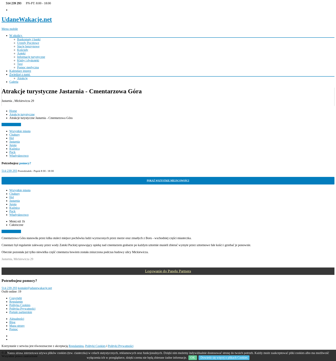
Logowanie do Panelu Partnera (168, 271)
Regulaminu (76, 346)
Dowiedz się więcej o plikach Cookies (224, 357)
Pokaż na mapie (11, 124)
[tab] (168, 180)
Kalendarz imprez (20, 71)
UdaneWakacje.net (27, 19)
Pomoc (13, 329)
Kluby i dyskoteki (28, 60)
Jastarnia (14, 141)
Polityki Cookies (95, 346)
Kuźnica (14, 148)
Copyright (15, 298)
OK (192, 357)
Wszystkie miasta (20, 131)
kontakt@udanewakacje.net (35, 288)
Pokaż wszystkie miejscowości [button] (168, 180)
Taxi (20, 64)
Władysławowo (19, 155)
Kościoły (22, 50)
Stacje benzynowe (28, 46)
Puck (12, 152)
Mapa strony (17, 325)
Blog (12, 322)
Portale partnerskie (20, 312)
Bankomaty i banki (28, 39)
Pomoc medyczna (28, 67)
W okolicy (16, 35)
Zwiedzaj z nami (20, 74)
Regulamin (16, 301)
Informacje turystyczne (31, 57)
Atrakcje (22, 78)
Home (13, 111)
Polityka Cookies (19, 305)
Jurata (13, 145)
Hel (11, 138)
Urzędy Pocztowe (28, 43)
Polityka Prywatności (22, 308)
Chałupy (14, 134)
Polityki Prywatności (120, 346)
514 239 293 (9, 170)
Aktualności (16, 318)
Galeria (13, 81)
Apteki (21, 53)
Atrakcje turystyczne (22, 114)
